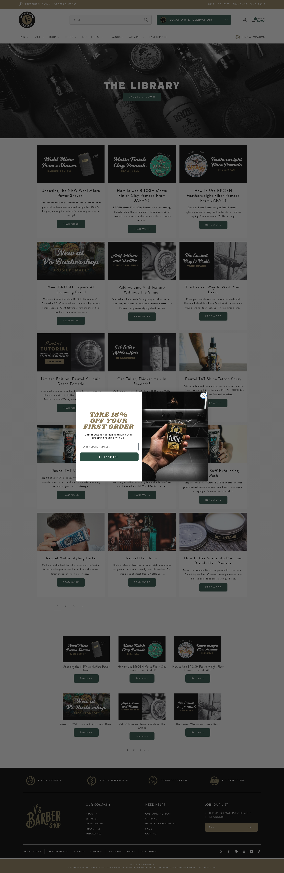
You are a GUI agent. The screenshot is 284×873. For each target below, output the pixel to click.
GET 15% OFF (109, 457)
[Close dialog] (203, 396)
